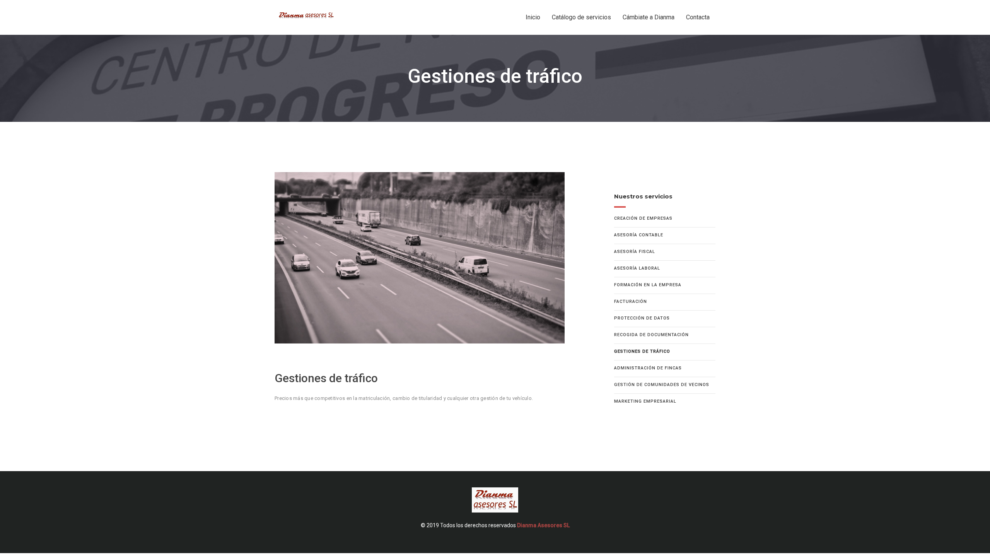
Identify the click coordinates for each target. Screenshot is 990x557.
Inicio (533, 17)
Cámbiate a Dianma (648, 17)
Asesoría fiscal (634, 251)
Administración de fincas (648, 368)
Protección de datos (642, 318)
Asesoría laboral (637, 268)
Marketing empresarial (645, 401)
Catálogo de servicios (581, 17)
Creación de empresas (643, 218)
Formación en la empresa (647, 284)
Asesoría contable (638, 234)
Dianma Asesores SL (543, 525)
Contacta (698, 17)
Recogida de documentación (651, 334)
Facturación (630, 301)
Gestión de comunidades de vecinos (661, 384)
